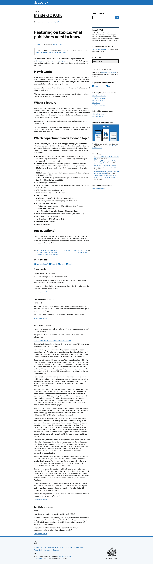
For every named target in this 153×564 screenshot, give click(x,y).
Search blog (98, 13)
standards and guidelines (108, 72)
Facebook (54, 264)
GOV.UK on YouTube (98, 105)
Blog (36, 11)
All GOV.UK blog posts (56, 547)
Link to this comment (40, 292)
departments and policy (58, 61)
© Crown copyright (112, 558)
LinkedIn (62, 264)
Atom (109, 86)
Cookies (56, 550)
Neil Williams (38, 44)
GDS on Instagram (98, 114)
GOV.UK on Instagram (99, 98)
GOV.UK (69, 547)
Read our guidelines (98, 188)
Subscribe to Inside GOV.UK (100, 49)
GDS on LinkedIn (97, 116)
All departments (79, 547)
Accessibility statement (42, 550)
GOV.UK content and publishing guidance (51, 52)
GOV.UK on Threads (98, 100)
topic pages (40, 61)
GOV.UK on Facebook (99, 96)
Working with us (58, 44)
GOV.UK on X (96, 103)
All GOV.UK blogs (40, 547)
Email (70, 264)
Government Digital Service (54, 22)
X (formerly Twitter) (42, 264)
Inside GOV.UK (48, 15)
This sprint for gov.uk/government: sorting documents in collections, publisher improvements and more (47, 252)
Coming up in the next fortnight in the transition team (75, 251)
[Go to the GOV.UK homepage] (41, 2)
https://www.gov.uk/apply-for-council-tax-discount (52, 341)
